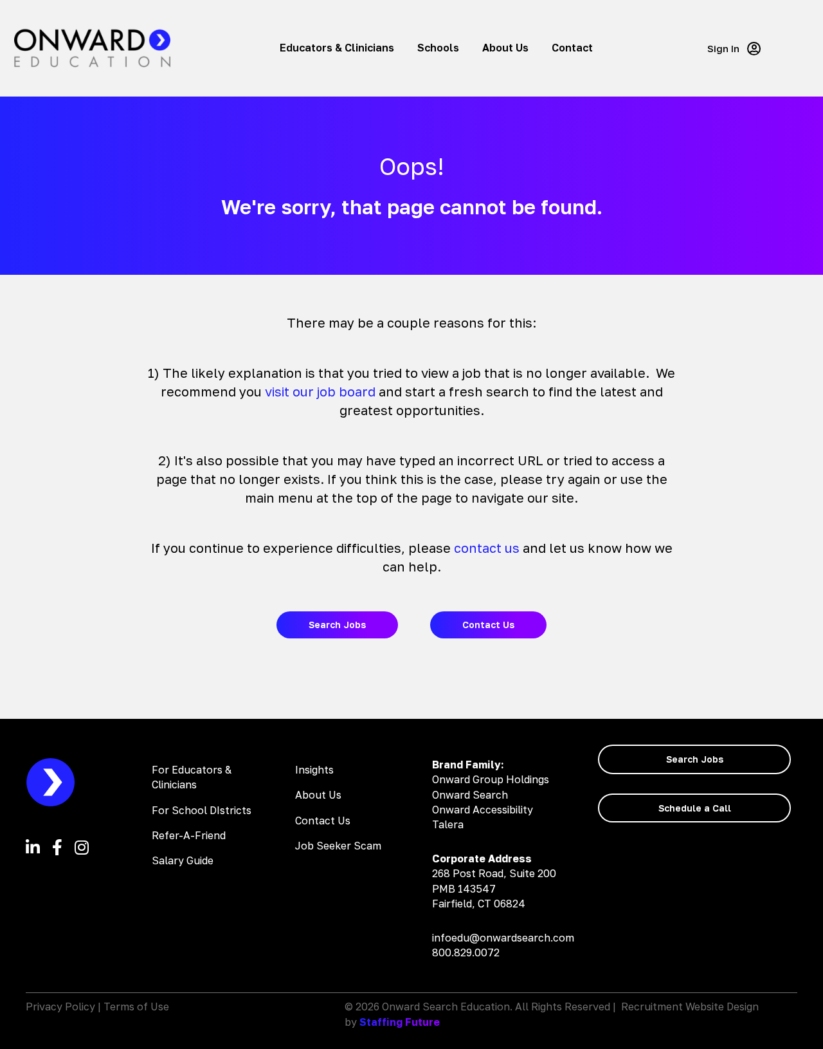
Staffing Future (399, 1022)
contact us (487, 547)
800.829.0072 (466, 952)
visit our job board (320, 391)
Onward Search (470, 794)
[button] (734, 48)
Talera (448, 824)
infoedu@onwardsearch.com (503, 937)
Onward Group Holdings (490, 779)
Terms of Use (136, 1006)
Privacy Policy (60, 1006)
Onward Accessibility (482, 809)
